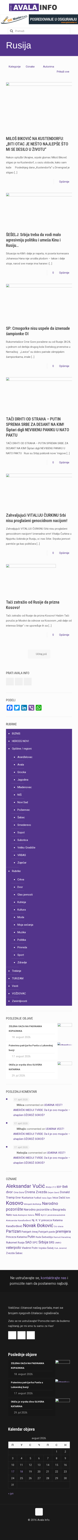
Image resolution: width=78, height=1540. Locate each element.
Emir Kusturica (24, 1197)
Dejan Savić (53, 1192)
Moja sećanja (25, 924)
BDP (59, 1186)
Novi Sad (22, 802)
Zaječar (21, 862)
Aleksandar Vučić (25, 1186)
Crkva (20, 879)
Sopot (21, 832)
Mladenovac (24, 787)
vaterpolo (13, 1248)
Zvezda (10, 1253)
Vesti (15, 986)
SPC (35, 1242)
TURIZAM (17, 978)
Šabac (21, 817)
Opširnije (64, 181)
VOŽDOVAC (19, 993)
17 (12, 1471)
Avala (20, 764)
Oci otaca (58, 1226)
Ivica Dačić (58, 1197)
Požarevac (23, 809)
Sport (20, 955)
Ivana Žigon (47, 1198)
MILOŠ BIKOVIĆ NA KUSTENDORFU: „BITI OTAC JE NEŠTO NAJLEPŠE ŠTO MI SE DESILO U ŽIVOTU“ (37, 144)
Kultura (21, 909)
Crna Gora (19, 1192)
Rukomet (11, 1242)
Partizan (13, 1231)
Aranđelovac (24, 757)
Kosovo (14, 1203)
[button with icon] (10, 681)
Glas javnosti (25, 894)
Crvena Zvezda (36, 1192)
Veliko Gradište (26, 847)
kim (68, 1197)
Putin (31, 1237)
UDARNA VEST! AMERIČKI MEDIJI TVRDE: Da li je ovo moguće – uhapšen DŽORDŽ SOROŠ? (41, 1110)
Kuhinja (21, 902)
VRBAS (21, 855)
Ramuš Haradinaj (62, 1237)
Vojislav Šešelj (46, 1248)
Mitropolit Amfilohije (32, 1204)
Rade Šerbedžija (44, 1237)
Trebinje (16, 971)
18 (21, 1471)
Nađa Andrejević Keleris (23, 1215)
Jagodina (22, 779)
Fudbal (37, 1197)
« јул (10, 1493)
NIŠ (19, 794)
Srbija (43, 1242)
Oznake (30, 66)
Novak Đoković (38, 1225)
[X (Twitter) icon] (39, 1526)
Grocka (21, 772)
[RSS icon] (43, 1526)
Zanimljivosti (19, 1001)
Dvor (20, 887)
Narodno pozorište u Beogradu (45, 1209)
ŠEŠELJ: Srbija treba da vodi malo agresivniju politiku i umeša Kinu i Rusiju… (33, 240)
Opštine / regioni (22, 748)
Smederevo (24, 825)
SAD (28, 1242)
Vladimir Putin (30, 1247)
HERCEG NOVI (20, 741)
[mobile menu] (73, 7)
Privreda (22, 947)
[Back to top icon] (39, 1512)
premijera (63, 1231)
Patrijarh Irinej (30, 1231)
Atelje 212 (51, 1187)
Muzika (21, 932)
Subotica (22, 840)
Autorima (48, 66)
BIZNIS (16, 733)
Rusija (21, 1242)
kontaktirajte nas (53, 1278)
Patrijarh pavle (46, 1231)
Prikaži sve (63, 71)
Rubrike (16, 871)
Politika (21, 939)
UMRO (58, 1242)
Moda (20, 917)
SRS (51, 1242)
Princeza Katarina (16, 1237)
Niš (37, 1215)
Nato (9, 1214)
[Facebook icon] (35, 1526)
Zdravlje (22, 962)
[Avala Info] (34, 7)
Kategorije (15, 66)
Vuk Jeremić (60, 1248)
